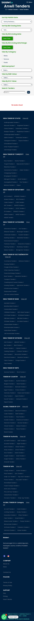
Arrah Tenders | (22, 179)
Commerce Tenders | (10, 261)
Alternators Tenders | (10, 229)
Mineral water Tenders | (11, 521)
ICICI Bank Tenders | (10, 315)
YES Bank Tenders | (9, 321)
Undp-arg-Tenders (23, 498)
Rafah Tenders (8, 432)
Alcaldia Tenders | (9, 443)
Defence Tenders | (24, 261)
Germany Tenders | (10, 393)
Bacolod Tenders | (21, 411)
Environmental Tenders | (11, 241)
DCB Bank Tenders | (24, 315)
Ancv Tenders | (8, 453)
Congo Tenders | (9, 470)
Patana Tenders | (9, 429)
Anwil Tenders (24, 9)
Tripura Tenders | (23, 140)
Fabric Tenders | (9, 360)
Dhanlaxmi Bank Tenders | (11, 327)
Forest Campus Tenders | (11, 486)
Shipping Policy (24, 614)
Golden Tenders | (9, 420)
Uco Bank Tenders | (23, 321)
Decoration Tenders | (21, 354)
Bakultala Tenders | (10, 167)
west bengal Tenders (10, 150)
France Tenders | (20, 390)
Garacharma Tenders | (11, 170)
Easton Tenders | (9, 417)
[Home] (6, 9)
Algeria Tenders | (9, 381)
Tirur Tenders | (23, 182)
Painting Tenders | (9, 247)
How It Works (7, 599)
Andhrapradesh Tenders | (11, 122)
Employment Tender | (10, 291)
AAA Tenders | (8, 342)
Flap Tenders (8, 363)
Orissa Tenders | (9, 128)
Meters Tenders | (9, 250)
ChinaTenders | (8, 387)
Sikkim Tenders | (9, 137)
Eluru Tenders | (8, 161)
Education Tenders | (21, 276)
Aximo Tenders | (9, 447)
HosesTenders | (19, 518)
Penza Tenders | (21, 429)
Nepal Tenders (8, 402)
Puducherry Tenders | (22, 128)
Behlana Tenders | (9, 185)
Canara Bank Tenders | (11, 309)
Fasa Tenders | (20, 417)
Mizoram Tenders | (9, 125)
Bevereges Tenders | (23, 232)
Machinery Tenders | (23, 247)
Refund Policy (12, 616)
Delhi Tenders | (19, 414)
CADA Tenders (20, 202)
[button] (4, 617)
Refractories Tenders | (10, 524)
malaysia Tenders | (22, 399)
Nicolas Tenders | (23, 423)
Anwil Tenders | (20, 456)
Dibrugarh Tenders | (10, 179)
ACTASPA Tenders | (10, 440)
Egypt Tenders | (9, 390)
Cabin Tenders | (9, 202)
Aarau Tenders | (9, 411)
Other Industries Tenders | (12, 270)
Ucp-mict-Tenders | (24, 477)
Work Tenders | (21, 372)
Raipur (19, 185)
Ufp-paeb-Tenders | (22, 480)
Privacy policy (13, 614)
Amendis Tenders (9, 462)
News (5, 567)
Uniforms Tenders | (10, 530)
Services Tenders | (9, 372)
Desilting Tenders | (9, 238)
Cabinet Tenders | (21, 348)
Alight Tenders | (21, 443)
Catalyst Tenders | (22, 351)
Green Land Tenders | (23, 393)
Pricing (5, 596)
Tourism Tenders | (23, 235)
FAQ (4, 593)
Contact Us (7, 572)
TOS (19, 616)
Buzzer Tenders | (9, 348)
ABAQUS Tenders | (19, 342)
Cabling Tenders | (9, 351)
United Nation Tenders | (11, 495)
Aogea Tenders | (9, 459)
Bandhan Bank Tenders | (11, 306)
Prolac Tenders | (9, 480)
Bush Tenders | (18, 345)
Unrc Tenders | (19, 473)
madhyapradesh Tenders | (12, 134)
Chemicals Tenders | (10, 235)
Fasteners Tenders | (10, 244)
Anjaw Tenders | (24, 170)
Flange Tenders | (21, 360)
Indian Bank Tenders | (10, 330)
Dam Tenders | (8, 354)
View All (25, 118)
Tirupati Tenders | (9, 164)
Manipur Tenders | (9, 131)
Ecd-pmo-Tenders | (10, 498)
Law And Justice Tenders (11, 294)
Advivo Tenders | (21, 459)
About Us (6, 564)
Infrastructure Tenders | (11, 288)
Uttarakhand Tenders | (11, 143)
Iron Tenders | (23, 229)
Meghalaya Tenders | (23, 131)
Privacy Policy (7, 585)
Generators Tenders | (24, 244)
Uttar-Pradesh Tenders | (11, 147)
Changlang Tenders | (10, 173)
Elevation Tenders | (23, 357)
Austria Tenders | (21, 381)
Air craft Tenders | (9, 509)
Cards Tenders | (21, 509)
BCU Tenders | (20, 199)
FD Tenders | (8, 211)
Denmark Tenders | (20, 387)
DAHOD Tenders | (19, 205)
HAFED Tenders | (20, 214)
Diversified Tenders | (23, 238)
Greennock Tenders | (22, 420)
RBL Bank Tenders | (22, 318)
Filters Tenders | (23, 515)
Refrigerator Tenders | (22, 250)
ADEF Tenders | (21, 440)
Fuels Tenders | (8, 518)
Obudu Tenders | (9, 426)
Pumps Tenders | (25, 521)
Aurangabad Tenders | (11, 182)
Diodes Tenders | (22, 512)
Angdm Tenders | (9, 456)
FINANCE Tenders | (19, 211)
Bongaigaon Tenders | (10, 176)
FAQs (4, 614)
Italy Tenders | (8, 396)
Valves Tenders (21, 530)
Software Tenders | (10, 527)
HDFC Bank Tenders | (23, 312)
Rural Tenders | (8, 276)
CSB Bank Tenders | (10, 312)
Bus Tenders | (8, 345)
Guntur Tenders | (20, 161)
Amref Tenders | (20, 450)
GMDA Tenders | (9, 214)
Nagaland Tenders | (23, 125)
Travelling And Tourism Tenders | (14, 282)
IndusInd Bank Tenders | (11, 324)
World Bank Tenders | (10, 483)
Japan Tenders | (20, 396)
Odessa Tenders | (21, 426)
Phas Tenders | (8, 473)
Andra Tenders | (19, 453)
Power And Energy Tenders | (12, 273)
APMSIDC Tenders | (20, 196)
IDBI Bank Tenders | (10, 318)
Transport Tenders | (10, 279)
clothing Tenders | (9, 512)
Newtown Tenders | (10, 423)
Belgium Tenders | (9, 384)
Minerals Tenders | (9, 232)
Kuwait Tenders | (9, 399)
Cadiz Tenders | (9, 414)
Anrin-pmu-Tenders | (10, 489)
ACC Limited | (8, 196)
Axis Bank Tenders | (10, 303)
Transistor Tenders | (23, 527)
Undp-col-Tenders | (10, 477)
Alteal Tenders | (20, 447)
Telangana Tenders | (10, 140)
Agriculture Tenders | (23, 285)
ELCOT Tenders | (9, 208)
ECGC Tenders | (20, 208)
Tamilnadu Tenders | (22, 137)
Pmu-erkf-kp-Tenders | (11, 492)
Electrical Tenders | (10, 357)
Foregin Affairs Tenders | (11, 267)
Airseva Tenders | (9, 199)
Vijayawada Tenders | (23, 164)
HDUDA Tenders (8, 217)
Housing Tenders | (9, 264)
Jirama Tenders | (21, 470)
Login (24, 616)
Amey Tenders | (9, 450)
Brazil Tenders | (21, 384)
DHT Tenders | (8, 205)
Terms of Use (7, 582)
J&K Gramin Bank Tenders (11, 333)
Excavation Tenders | (10, 515)
